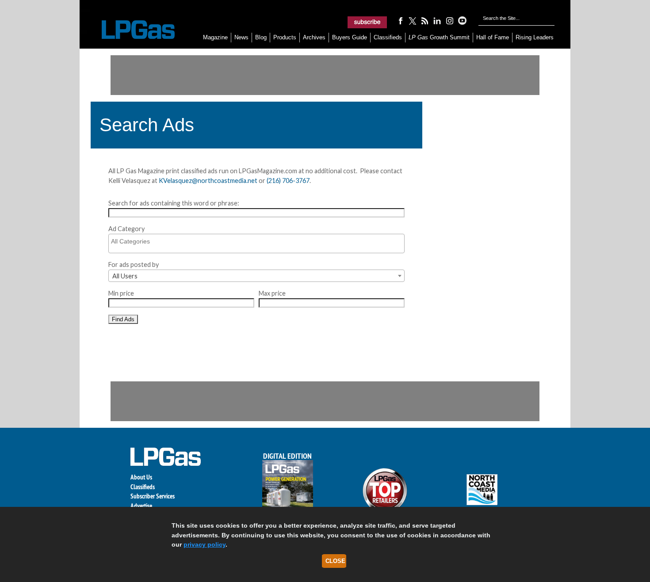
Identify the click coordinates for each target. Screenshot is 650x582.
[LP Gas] (130, 29)
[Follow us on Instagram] (450, 20)
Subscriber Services (152, 496)
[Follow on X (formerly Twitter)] (412, 20)
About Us (141, 477)
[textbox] (258, 241)
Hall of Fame (492, 37)
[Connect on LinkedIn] (437, 20)
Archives (314, 37)
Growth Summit (439, 37)
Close (335, 561)
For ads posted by (133, 264)
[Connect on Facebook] (400, 20)
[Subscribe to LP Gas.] (367, 22)
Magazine (215, 37)
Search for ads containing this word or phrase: (173, 203)
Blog (261, 37)
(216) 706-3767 (288, 180)
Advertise (141, 506)
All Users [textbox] (125, 276)
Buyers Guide (349, 37)
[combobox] (256, 276)
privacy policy (205, 544)
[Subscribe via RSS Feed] (425, 20)
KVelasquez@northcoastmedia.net (208, 180)
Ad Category (126, 228)
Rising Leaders (535, 37)
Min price (121, 293)
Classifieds (388, 37)
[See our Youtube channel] (462, 20)
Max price (272, 293)
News (241, 37)
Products (284, 37)
